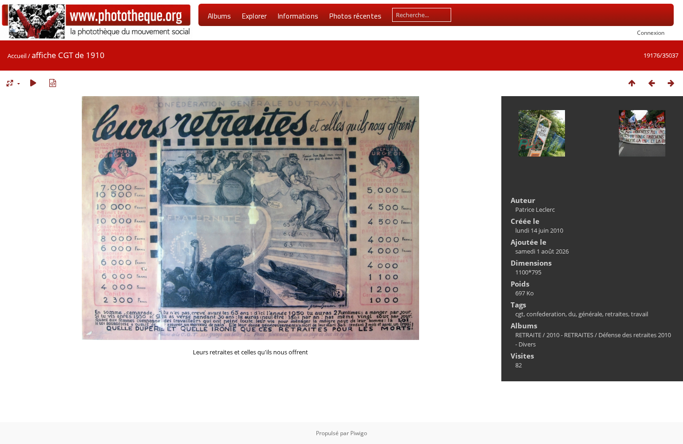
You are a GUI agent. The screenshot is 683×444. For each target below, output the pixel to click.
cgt (519, 314)
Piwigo (358, 433)
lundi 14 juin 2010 (539, 230)
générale (590, 314)
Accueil (16, 56)
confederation (545, 314)
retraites (616, 314)
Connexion (650, 32)
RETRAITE (528, 335)
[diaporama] (33, 83)
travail (639, 314)
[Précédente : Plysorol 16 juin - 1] (651, 83)
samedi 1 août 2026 (542, 251)
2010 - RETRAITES (569, 335)
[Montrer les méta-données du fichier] (52, 83)
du (572, 314)
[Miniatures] (632, 83)
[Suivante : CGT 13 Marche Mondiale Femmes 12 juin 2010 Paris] (671, 83)
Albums (219, 15)
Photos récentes (355, 15)
